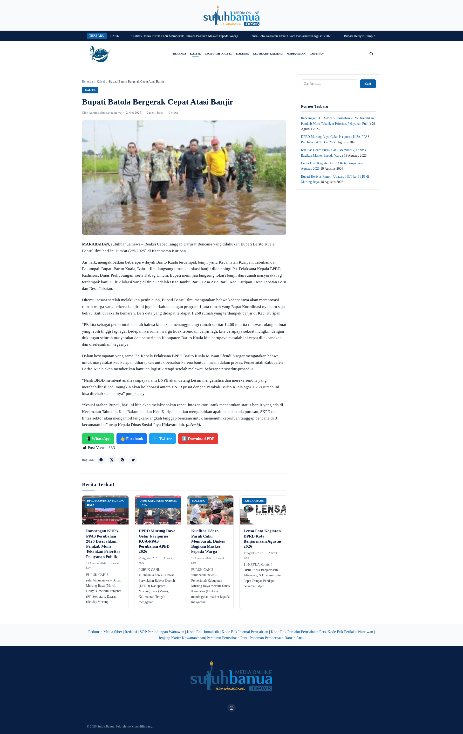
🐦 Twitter (162, 438)
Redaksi (131, 632)
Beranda (179, 53)
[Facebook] (101, 460)
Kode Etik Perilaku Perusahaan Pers (298, 632)
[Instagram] (231, 708)
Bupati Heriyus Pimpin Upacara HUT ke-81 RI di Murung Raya (374, 36)
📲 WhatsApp (98, 438)
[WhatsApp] (122, 460)
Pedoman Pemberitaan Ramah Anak (277, 638)
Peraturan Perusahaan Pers (227, 638)
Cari (368, 83)
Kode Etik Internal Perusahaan (245, 632)
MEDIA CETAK (296, 53)
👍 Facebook (131, 438)
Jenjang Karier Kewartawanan (182, 638)
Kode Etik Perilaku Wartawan (350, 632)
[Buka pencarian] (371, 54)
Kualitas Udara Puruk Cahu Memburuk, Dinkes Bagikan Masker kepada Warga (170, 36)
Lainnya (317, 53)
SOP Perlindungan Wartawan (162, 632)
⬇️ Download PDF (198, 438)
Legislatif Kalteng (268, 53)
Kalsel (195, 53)
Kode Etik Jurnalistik (203, 632)
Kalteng (242, 53)
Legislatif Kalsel (218, 53)
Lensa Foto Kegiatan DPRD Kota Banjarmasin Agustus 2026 (277, 36)
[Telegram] (133, 460)
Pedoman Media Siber (105, 632)
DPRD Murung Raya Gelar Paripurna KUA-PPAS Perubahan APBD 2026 (157, 541)
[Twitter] (112, 460)
